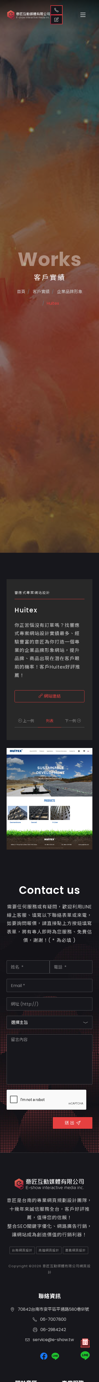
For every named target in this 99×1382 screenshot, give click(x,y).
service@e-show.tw (53, 1340)
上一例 (28, 720)
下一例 (71, 720)
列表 (49, 720)
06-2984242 (52, 1330)
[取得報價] (85, 1344)
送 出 (69, 1123)
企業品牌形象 (69, 292)
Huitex (52, 303)
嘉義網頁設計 (75, 1250)
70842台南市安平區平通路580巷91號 (53, 1309)
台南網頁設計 (22, 1250)
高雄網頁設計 (49, 1250)
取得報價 (56, 19)
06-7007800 (52, 1319)
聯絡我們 (56, 10)
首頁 (21, 292)
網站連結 (52, 696)
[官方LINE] (85, 1355)
